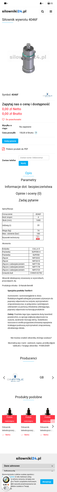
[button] (28, 466)
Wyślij (23, 163)
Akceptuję (46, 482)
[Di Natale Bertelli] (47, 94)
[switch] (6, 488)
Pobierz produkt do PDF (17, 149)
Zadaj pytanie (10, 141)
